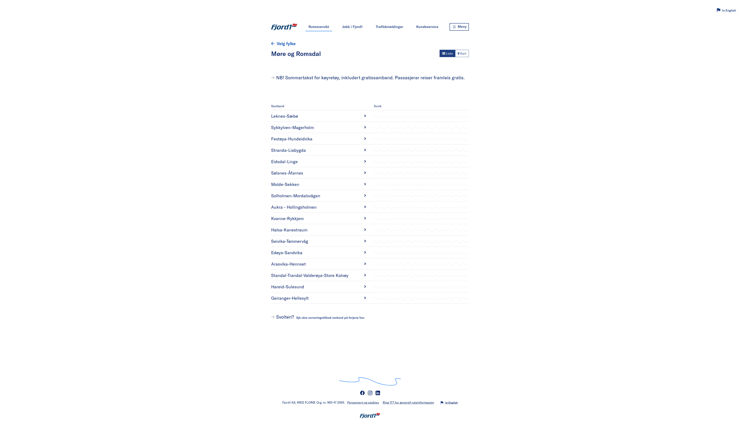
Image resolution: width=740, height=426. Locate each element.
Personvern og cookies (363, 402)
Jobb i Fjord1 (352, 26)
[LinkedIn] (377, 393)
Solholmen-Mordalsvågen (295, 195)
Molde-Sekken (285, 184)
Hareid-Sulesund (287, 286)
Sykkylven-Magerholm (292, 127)
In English (729, 10)
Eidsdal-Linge (284, 161)
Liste (449, 53)
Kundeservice (427, 26)
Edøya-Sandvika (286, 252)
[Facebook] (362, 393)
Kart (462, 53)
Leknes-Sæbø (284, 115)
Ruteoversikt (319, 26)
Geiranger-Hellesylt (290, 297)
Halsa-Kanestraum (289, 229)
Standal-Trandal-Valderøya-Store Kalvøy (309, 275)
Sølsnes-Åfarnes (287, 172)
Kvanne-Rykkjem (287, 218)
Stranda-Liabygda (288, 150)
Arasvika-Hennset (288, 263)
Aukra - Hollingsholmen (294, 206)
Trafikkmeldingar (389, 26)
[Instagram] (370, 393)
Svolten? (320, 317)
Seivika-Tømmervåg (289, 241)
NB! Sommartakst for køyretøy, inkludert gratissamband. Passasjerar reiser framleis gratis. (370, 77)
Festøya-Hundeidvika (291, 138)
